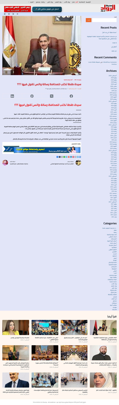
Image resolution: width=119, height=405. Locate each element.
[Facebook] (17, 13)
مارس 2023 (113, 161)
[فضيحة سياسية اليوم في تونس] (15, 327)
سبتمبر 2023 (113, 148)
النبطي (115, 271)
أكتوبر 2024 (113, 120)
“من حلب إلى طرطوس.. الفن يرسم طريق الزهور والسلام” (75, 338)
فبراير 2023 (114, 163)
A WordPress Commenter (110, 62)
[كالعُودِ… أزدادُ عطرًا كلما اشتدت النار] (103, 380)
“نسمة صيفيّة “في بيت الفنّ (109, 32)
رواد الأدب (67, 2)
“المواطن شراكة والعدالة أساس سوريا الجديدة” (47, 364)
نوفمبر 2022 (113, 170)
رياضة (43, 2)
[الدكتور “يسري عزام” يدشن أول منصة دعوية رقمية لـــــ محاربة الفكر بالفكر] (103, 352)
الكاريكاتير (114, 266)
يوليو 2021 (114, 204)
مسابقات (114, 303)
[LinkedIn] (12, 96)
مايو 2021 (114, 208)
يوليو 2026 (114, 77)
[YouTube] (4, 13)
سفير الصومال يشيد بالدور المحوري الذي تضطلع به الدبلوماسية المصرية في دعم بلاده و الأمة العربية (16, 365)
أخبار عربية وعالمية (68, 80)
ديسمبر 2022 (113, 167)
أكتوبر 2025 (113, 97)
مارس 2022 (113, 187)
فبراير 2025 (114, 114)
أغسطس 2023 (113, 150)
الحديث (115, 254)
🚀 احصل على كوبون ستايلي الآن (47, 9)
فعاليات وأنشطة (112, 294)
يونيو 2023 (114, 155)
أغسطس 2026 (113, 75)
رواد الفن (50, 2)
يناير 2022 (114, 191)
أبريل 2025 (114, 110)
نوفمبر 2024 (113, 118)
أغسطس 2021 (113, 202)
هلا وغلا (114, 309)
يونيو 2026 (114, 80)
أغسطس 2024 (113, 125)
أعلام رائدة (114, 239)
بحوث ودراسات (113, 275)
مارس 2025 (113, 112)
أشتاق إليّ (114, 46)
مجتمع (38, 2)
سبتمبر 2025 (113, 99)
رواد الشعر (58, 2)
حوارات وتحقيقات (112, 279)
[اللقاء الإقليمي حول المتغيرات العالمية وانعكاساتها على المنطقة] (103, 327)
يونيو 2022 (114, 180)
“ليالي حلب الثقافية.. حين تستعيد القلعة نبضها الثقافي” (46, 338)
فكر (73, 2)
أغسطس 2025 (113, 101)
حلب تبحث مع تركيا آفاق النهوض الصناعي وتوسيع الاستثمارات (75, 364)
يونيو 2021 (114, 206)
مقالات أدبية (113, 305)
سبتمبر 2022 (113, 174)
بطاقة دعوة (113, 277)
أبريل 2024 (114, 133)
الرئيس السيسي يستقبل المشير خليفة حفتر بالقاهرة (74, 391)
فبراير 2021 (114, 214)
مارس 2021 (113, 212)
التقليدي (114, 251)
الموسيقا (114, 269)
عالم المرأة (114, 292)
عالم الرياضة (113, 290)
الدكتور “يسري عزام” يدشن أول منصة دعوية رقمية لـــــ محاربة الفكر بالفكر (104, 364)
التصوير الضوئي (113, 249)
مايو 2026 (114, 82)
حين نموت (114, 51)
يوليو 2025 (114, 103)
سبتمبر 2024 (113, 122)
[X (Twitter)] (13, 13)
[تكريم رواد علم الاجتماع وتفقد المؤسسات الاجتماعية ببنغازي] (45, 380)
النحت (115, 273)
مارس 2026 (113, 86)
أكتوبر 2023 (113, 146)
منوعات (115, 307)
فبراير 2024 (114, 137)
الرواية (115, 260)
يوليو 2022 (114, 178)
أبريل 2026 (114, 84)
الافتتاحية (82, 2)
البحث (115, 17)
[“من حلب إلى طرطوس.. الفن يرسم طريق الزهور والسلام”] (74, 327)
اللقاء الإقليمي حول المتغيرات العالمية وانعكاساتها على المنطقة (105, 338)
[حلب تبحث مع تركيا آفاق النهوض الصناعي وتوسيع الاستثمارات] (74, 352)
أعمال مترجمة (113, 245)
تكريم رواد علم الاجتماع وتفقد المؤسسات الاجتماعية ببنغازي (46, 391)
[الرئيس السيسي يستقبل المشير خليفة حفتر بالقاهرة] (74, 380)
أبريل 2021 (114, 210)
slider (115, 230)
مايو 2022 (114, 182)
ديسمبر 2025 (113, 92)
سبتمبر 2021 (113, 200)
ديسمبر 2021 (113, 193)
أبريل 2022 (114, 185)
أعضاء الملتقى (113, 237)
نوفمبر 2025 (113, 95)
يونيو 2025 (114, 105)
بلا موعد (114, 42)
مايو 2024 (114, 131)
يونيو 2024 (114, 129)
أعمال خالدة (113, 243)
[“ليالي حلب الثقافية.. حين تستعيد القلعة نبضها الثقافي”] (45, 327)
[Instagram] (9, 13)
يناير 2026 (114, 90)
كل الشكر (114, 299)
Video (115, 232)
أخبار (77, 2)
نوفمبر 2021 (113, 195)
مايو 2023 (114, 157)
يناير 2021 (114, 217)
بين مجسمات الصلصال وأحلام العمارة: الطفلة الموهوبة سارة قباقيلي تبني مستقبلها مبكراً (102, 37)
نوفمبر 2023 (113, 144)
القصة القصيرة (113, 264)
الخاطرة (115, 256)
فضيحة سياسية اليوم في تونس (20, 337)
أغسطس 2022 (113, 176)
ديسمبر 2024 (113, 116)
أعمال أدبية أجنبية (112, 241)
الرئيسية (88, 2)
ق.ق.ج (115, 296)
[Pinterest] (32, 96)
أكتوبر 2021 (113, 197)
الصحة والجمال (113, 262)
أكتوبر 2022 (113, 172)
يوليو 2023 (114, 152)
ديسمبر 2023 (113, 142)
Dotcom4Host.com (38, 402)
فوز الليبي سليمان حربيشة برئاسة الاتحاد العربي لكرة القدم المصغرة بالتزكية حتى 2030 (16, 391)
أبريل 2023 (114, 159)
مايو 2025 (114, 107)
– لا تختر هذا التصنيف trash (109, 228)
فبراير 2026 (114, 88)
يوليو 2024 (114, 127)
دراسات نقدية (113, 281)
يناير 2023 (114, 165)
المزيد (32, 2)
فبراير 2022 (114, 189)
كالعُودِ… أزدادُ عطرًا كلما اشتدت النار (106, 390)
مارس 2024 (113, 135)
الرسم (115, 258)
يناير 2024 (114, 140)
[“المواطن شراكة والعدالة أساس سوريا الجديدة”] (45, 352)
